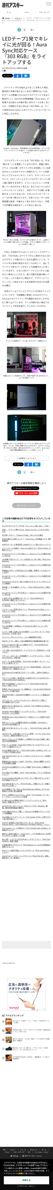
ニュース (23, 1149)
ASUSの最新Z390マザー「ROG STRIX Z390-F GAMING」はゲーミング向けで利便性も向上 (26, 751)
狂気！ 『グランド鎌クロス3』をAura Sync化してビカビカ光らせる (25, 530)
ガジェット (34, 1149)
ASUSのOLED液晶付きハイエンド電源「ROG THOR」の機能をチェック (26, 768)
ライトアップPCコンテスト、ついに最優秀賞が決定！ (22, 637)
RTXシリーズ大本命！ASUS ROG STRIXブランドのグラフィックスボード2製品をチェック (25, 746)
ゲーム (44, 1149)
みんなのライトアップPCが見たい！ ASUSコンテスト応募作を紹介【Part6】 (26, 616)
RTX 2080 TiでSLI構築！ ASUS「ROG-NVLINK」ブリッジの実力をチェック (26, 773)
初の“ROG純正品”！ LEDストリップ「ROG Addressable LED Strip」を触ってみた (25, 684)
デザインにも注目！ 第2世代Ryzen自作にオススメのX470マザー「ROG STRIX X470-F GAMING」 (26, 679)
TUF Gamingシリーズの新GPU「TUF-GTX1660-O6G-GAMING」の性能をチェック (26, 829)
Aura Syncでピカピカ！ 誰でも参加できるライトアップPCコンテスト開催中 (26, 582)
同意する (26, 1180)
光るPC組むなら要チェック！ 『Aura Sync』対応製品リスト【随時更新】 (26, 540)
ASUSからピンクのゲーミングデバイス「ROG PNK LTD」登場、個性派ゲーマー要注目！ (26, 857)
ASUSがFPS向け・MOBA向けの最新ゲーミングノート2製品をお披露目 (26, 695)
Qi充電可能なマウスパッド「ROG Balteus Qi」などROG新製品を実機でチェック (26, 846)
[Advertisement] (26, 882)
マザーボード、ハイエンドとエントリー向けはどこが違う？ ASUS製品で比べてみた (24, 701)
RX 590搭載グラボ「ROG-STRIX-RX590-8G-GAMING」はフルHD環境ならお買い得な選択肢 (25, 790)
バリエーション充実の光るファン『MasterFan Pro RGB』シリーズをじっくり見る (26, 610)
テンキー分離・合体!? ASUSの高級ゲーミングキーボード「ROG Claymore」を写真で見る (26, 632)
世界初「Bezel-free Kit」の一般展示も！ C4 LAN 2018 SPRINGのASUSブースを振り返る (26, 690)
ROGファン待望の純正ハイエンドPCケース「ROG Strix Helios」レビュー (26, 851)
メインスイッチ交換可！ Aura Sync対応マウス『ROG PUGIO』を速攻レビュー (26, 549)
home (7, 18)
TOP (4, 1149)
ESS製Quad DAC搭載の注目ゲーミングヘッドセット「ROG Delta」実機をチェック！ (24, 801)
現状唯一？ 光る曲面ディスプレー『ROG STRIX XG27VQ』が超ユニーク (26, 588)
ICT (29, 1152)
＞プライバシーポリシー (26, 1186)
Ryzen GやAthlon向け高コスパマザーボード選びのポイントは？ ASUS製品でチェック (26, 779)
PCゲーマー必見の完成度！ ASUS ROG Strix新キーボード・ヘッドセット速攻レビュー (26, 662)
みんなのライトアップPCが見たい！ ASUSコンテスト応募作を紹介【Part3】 (26, 577)
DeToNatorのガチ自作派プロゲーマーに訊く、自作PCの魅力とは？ (25, 673)
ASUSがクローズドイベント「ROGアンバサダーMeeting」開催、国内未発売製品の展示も (25, 807)
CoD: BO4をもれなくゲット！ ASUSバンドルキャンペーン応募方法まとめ (26, 757)
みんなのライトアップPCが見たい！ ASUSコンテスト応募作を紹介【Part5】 (26, 605)
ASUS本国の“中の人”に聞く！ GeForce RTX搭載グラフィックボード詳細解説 (26, 812)
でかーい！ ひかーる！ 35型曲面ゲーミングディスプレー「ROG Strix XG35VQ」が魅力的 (26, 657)
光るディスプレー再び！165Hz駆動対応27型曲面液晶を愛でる (25, 641)
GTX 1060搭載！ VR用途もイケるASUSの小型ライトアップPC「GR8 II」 (25, 627)
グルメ (9, 12)
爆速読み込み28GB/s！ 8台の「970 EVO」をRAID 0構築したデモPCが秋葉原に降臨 (26, 762)
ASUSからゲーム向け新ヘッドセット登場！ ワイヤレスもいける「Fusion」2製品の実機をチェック (26, 734)
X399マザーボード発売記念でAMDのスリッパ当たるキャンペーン (26, 544)
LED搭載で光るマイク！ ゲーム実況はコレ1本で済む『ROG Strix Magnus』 (26, 560)
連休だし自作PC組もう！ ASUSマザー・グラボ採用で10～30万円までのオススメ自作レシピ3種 (26, 834)
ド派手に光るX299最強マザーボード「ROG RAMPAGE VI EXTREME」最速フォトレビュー (23, 599)
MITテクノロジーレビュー (34, 1156)
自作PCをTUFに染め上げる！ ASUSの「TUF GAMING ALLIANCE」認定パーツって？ (26, 707)
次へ (32, 29)
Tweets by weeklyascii (8, 963)
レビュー (18, 18)
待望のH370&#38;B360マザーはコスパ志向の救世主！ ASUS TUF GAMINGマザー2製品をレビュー (26, 668)
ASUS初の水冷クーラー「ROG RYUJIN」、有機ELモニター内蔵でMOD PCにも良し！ (26, 784)
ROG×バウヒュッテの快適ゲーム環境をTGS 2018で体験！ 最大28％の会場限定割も (26, 740)
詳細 (20, 1173)
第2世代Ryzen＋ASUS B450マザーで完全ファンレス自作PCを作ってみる (26, 718)
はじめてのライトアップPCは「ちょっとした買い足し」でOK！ (26, 526)
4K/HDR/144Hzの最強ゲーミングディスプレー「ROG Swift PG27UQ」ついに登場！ (24, 712)
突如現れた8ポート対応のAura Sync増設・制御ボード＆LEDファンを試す (26, 571)
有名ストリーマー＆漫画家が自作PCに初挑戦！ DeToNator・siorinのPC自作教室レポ (25, 723)
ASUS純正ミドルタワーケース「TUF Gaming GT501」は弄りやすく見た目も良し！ (26, 818)
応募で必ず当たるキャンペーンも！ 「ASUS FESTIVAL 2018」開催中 (26, 729)
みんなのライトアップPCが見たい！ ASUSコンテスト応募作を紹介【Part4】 (26, 593)
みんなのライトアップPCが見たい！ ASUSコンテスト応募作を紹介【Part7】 (26, 621)
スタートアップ (26, 12)
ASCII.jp (15, 1156)
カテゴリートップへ (28, 505)
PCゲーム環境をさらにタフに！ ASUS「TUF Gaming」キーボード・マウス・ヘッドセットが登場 (26, 796)
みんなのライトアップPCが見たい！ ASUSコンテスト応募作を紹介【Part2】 (26, 566)
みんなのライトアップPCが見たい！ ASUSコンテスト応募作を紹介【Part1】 (26, 555)
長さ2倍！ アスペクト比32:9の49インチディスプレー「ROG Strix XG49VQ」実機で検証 (26, 840)
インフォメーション (41, 1152)
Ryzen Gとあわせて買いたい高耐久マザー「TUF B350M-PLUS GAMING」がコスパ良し (25, 645)
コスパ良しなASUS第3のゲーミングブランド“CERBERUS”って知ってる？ (26, 651)
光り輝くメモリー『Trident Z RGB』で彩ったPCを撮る (22, 535)
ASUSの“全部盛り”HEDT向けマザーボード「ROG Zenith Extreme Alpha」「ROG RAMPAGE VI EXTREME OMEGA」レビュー (26, 823)
